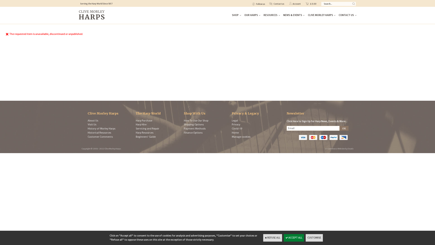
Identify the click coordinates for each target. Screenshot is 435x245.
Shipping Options (194, 124)
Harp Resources (144, 132)
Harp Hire (141, 124)
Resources (270, 15)
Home (235, 132)
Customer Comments (100, 136)
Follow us (260, 4)
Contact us (278, 4)
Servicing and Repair (147, 128)
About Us (93, 120)
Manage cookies (241, 136)
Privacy (236, 124)
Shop (235, 15)
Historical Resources (99, 132)
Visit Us (92, 124)
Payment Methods (195, 128)
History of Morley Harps (101, 128)
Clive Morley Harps (320, 15)
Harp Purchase (144, 120)
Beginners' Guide (146, 136)
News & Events (292, 15)
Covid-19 (237, 128)
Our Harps (251, 15)
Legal (235, 120)
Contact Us (346, 15)
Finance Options (193, 132)
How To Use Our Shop (196, 120)
